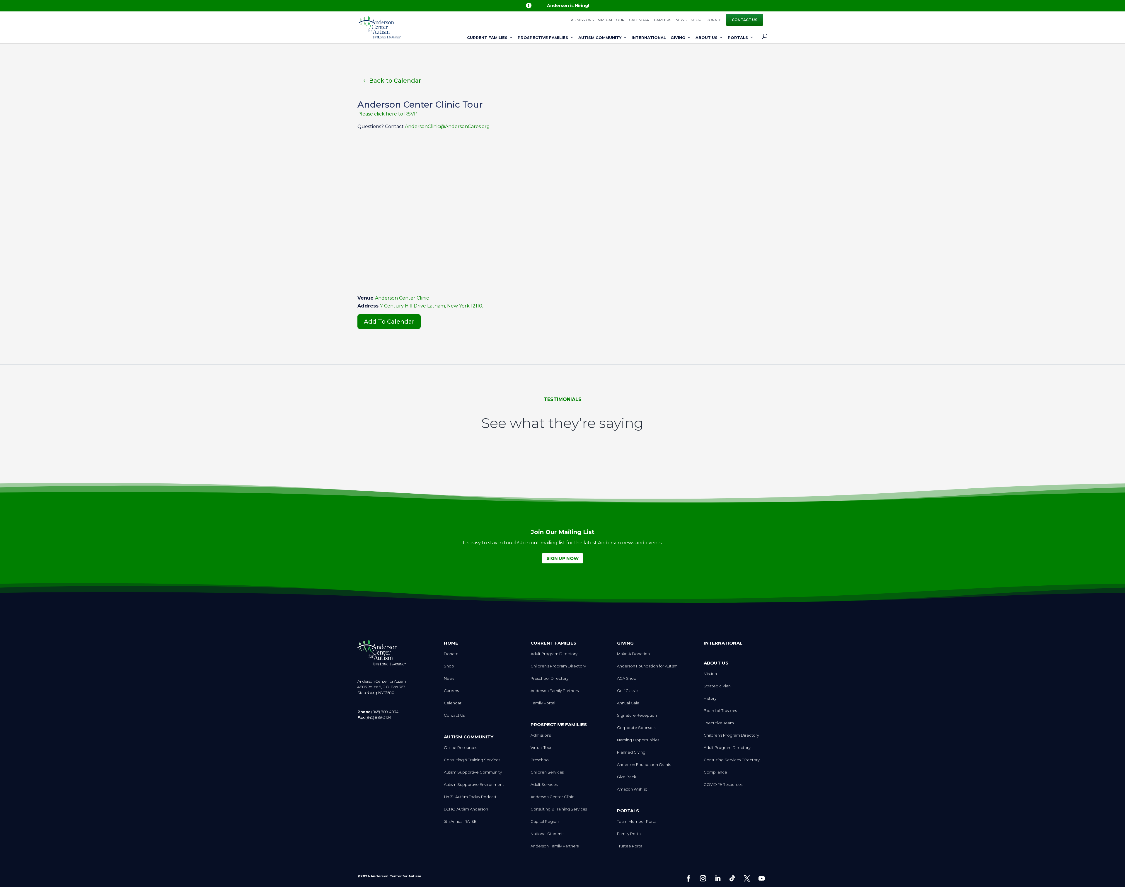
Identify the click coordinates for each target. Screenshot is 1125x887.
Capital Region (545, 821)
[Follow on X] (747, 878)
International (649, 37)
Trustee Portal (630, 846)
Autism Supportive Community (473, 772)
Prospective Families (543, 37)
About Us (706, 37)
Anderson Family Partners (555, 691)
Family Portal (543, 703)
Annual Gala (628, 703)
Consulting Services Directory (732, 760)
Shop (696, 20)
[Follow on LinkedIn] (717, 878)
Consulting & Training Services (472, 760)
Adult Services (544, 784)
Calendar (639, 20)
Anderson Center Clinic (402, 298)
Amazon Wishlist (632, 789)
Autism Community (599, 37)
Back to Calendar (395, 80)
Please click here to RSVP (387, 114)
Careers (662, 20)
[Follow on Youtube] (761, 878)
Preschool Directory (550, 678)
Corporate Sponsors (636, 727)
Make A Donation (633, 654)
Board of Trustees (720, 710)
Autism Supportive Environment (474, 784)
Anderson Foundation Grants (644, 764)
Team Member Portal (637, 821)
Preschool (540, 760)
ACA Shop (626, 678)
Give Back (626, 777)
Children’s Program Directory (558, 666)
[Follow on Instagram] (703, 878)
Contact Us (744, 20)
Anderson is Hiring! (568, 5)
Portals (738, 37)
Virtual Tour (611, 20)
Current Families (487, 37)
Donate (714, 20)
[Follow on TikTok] (732, 878)
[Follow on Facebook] (688, 878)
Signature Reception (637, 715)
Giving (678, 37)
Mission (710, 674)
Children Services (547, 772)
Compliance (715, 772)
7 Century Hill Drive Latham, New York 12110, (431, 306)
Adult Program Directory (554, 654)
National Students (547, 834)
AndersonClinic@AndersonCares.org (447, 126)
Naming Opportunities (638, 740)
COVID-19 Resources (723, 784)
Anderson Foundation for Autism (647, 666)
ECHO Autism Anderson (466, 809)
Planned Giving (631, 752)
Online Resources (460, 747)
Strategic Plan (717, 686)
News (681, 20)
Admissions (582, 20)
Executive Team (719, 723)
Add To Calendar (389, 321)
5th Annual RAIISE (460, 821)
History (710, 698)
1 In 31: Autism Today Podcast (470, 797)
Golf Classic (627, 691)
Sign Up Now (562, 558)
